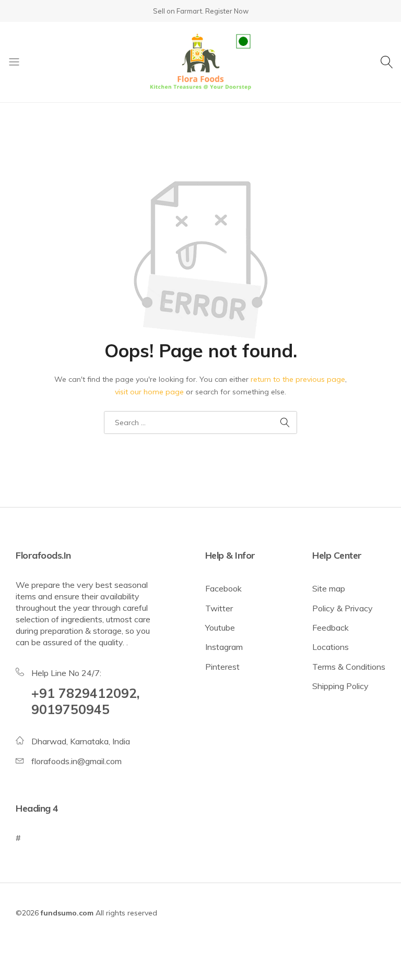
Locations (330, 647)
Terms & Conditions (348, 666)
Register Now (227, 11)
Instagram (224, 647)
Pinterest (222, 666)
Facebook (223, 588)
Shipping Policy (340, 686)
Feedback (330, 627)
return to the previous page (298, 379)
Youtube (220, 627)
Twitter (219, 608)
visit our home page (149, 391)
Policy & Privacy (342, 608)
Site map (328, 588)
